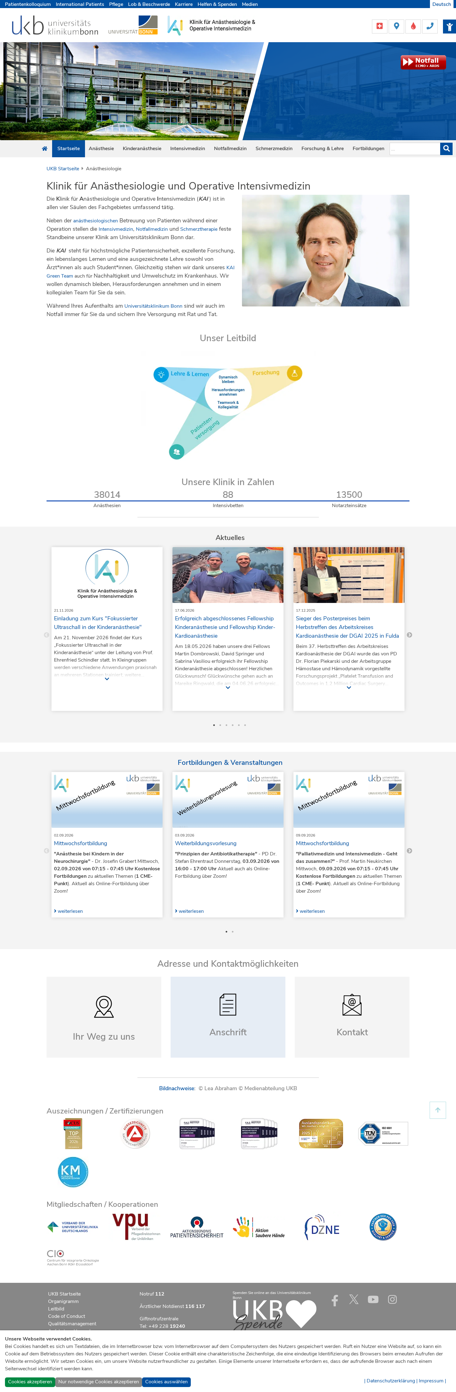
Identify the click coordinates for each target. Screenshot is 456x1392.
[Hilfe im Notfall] (380, 26)
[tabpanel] (107, 629)
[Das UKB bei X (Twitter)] (354, 1299)
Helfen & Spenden (217, 4)
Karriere (184, 4)
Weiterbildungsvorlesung (206, 843)
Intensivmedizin (187, 148)
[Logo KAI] (211, 25)
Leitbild (56, 1308)
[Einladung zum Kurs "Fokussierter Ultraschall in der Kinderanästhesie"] (107, 575)
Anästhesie (101, 148)
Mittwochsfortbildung (80, 843)
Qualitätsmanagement (72, 1323)
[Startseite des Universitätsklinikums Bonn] (44, 148)
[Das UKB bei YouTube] (373, 1299)
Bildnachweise (176, 1088)
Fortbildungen (368, 148)
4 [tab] (231, 723)
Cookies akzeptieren (30, 1381)
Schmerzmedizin (274, 148)
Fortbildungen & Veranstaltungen (230, 762)
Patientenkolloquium (28, 4)
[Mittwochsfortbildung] (107, 800)
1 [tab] (212, 723)
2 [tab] (218, 723)
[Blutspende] (413, 26)
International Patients (80, 4)
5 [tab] (237, 723)
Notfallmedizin (230, 148)
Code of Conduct (66, 1316)
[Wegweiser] (397, 26)
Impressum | (432, 1380)
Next (409, 635)
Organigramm (63, 1301)
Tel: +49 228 (162, 1326)
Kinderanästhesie (142, 148)
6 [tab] (243, 723)
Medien (250, 4)
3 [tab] (224, 723)
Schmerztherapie (198, 229)
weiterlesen (70, 911)
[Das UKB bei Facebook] (334, 1299)
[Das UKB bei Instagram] (392, 1299)
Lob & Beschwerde (149, 4)
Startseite (68, 148)
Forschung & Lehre (323, 148)
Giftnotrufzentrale (159, 1318)
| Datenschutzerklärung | (391, 1380)
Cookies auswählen (166, 1381)
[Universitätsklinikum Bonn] (55, 26)
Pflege (116, 4)
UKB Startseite (63, 168)
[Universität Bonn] (133, 24)
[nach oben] (438, 1110)
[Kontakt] (430, 26)
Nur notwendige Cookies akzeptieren (98, 1381)
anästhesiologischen (95, 220)
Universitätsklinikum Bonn (153, 306)
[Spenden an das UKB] (274, 1317)
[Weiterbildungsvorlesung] (228, 800)
